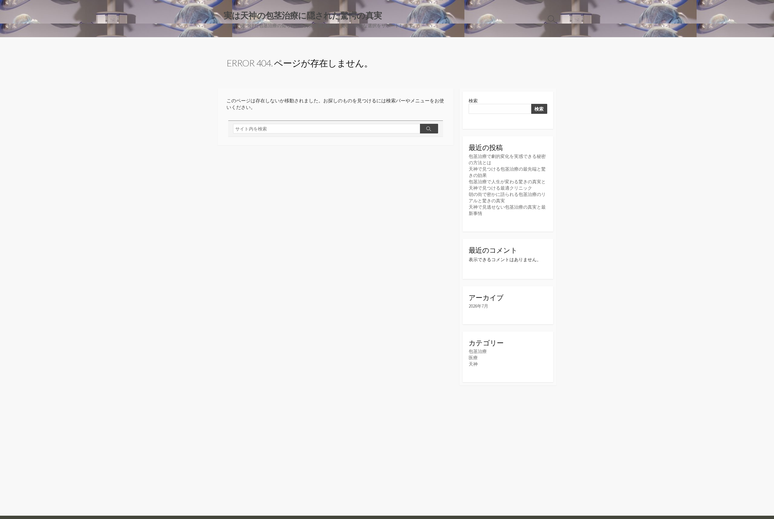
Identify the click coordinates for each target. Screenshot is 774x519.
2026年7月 (478, 306)
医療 (473, 357)
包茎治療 (478, 351)
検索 (473, 101)
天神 (473, 364)
